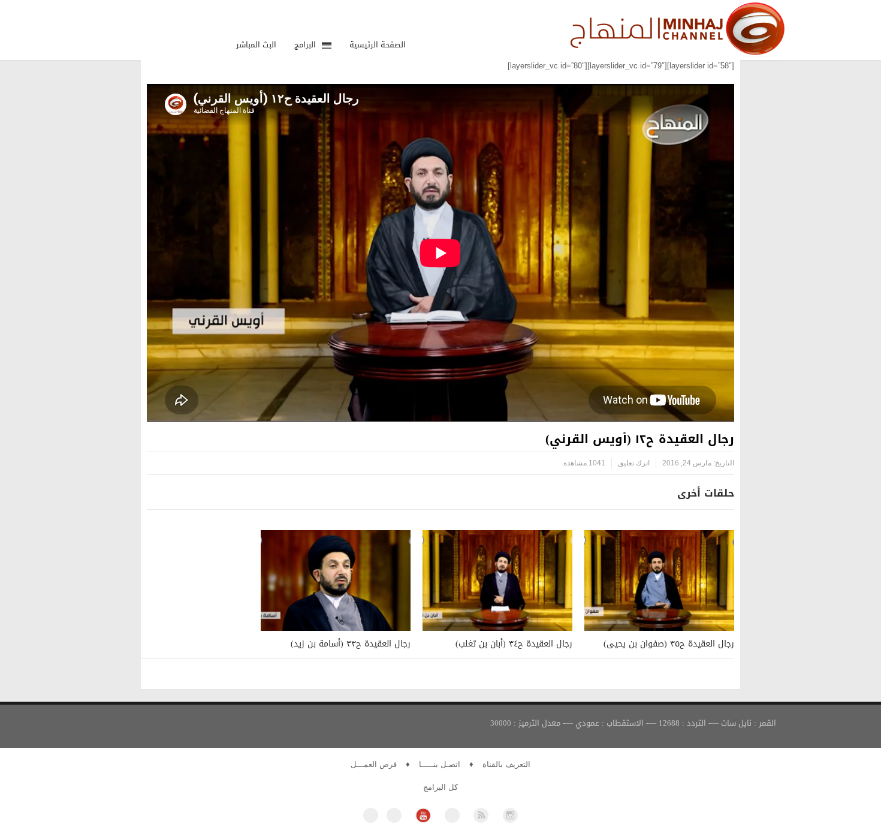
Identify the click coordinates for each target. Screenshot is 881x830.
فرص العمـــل (374, 764)
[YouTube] (422, 815)
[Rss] (480, 815)
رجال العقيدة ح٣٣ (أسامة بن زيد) (351, 644)
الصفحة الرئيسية (377, 44)
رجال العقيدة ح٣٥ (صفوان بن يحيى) (669, 644)
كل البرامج (440, 787)
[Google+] (452, 815)
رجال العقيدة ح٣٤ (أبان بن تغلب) (513, 644)
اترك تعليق (634, 463)
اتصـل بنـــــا (439, 764)
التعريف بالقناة (506, 764)
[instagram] (510, 815)
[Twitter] (394, 815)
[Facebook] (370, 815)
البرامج (305, 44)
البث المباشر (256, 44)
